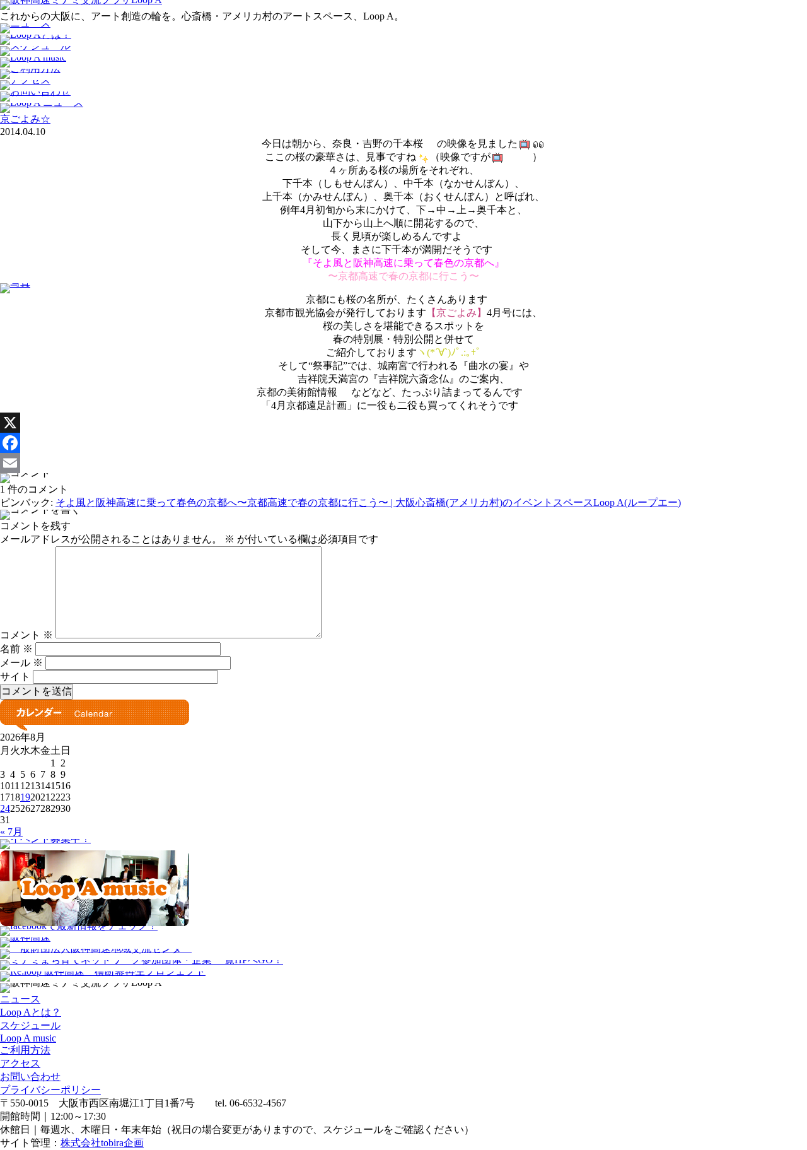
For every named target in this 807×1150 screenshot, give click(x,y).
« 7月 (11, 831)
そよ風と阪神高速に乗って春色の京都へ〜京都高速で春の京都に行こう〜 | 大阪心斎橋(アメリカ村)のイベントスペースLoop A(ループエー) (368, 502)
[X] (403, 423)
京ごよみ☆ (25, 119)
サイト (15, 676)
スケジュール (30, 1025)
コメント (26, 635)
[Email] (403, 463)
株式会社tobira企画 (102, 1142)
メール (21, 662)
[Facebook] (403, 443)
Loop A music (28, 1038)
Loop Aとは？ (30, 1012)
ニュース (20, 999)
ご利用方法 (25, 1050)
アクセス (20, 1063)
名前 (16, 648)
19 (25, 797)
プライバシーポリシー (50, 1089)
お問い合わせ (30, 1076)
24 (5, 808)
